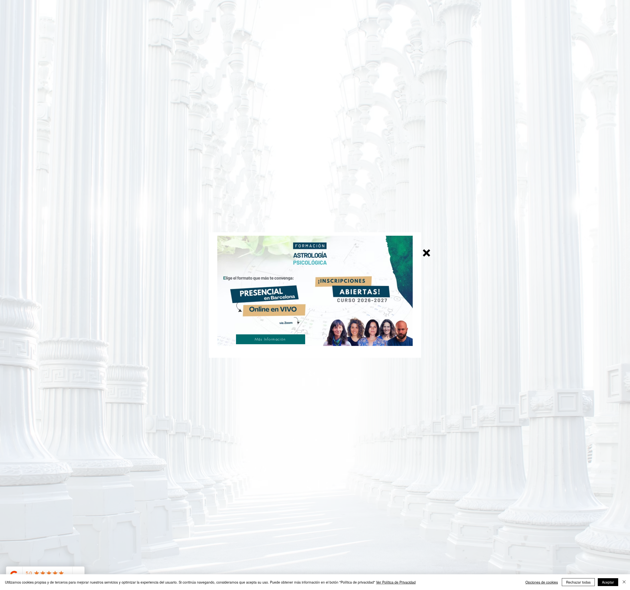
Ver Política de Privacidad (396, 582)
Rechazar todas (578, 582)
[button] (426, 253)
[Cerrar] (624, 582)
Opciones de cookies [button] (541, 582)
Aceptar (608, 582)
